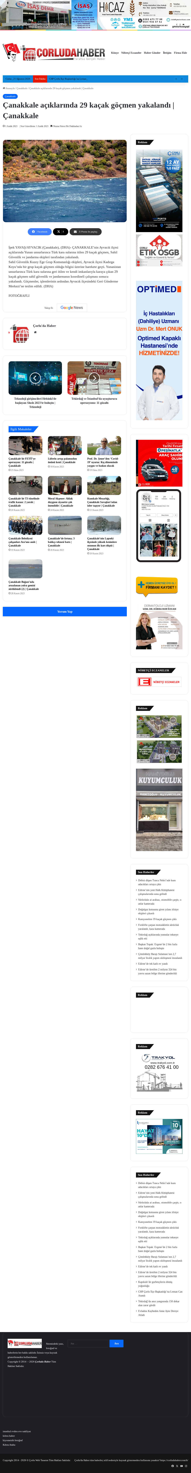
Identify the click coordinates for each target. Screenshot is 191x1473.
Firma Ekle (180, 52)
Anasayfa (10, 88)
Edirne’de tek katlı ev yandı (153, 963)
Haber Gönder (152, 52)
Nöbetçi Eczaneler (131, 52)
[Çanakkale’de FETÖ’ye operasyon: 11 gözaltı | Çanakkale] (25, 445)
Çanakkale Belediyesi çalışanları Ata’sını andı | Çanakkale (23, 542)
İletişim (167, 52)
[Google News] (72, 308)
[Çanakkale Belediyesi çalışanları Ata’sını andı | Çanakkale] (25, 525)
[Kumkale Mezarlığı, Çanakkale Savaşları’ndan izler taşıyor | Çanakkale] (104, 485)
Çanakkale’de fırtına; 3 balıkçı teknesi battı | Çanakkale (61, 542)
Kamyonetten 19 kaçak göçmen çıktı (157, 919)
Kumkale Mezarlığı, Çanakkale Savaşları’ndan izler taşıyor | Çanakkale (102, 502)
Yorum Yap (64, 611)
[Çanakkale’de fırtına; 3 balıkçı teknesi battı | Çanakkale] (65, 525)
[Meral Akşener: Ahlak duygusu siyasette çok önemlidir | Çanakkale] (65, 485)
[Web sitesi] (35, 332)
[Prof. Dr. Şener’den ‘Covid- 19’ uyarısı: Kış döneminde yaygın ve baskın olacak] (104, 445)
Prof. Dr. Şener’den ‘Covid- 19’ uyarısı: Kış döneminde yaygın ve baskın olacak (103, 462)
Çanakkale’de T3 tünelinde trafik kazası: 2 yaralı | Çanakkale (24, 502)
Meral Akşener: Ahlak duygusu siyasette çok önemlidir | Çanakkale (60, 502)
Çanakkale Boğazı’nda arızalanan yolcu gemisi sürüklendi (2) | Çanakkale (24, 585)
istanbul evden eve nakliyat (17, 1431)
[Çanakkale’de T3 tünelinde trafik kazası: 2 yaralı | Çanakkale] (25, 485)
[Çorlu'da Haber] (54, 53)
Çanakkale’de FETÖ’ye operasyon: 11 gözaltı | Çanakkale (22, 462)
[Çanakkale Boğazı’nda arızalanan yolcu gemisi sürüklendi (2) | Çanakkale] (25, 568)
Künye (115, 52)
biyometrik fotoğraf (13, 1440)
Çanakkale (22, 88)
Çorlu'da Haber (44, 326)
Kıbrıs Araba (9, 1444)
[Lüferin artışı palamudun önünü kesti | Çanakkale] (65, 445)
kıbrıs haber (9, 1435)
